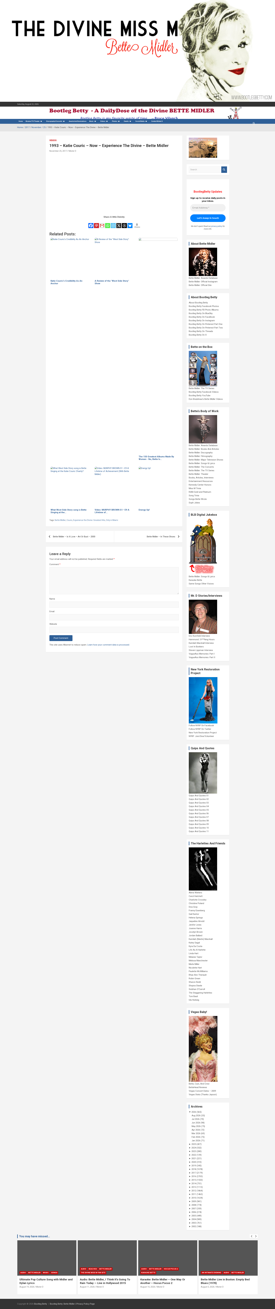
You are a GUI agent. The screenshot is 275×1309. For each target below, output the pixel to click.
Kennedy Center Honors (200, 485)
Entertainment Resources (201, 481)
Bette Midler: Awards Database (203, 278)
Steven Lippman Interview (201, 650)
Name (52, 599)
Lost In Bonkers (196, 646)
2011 (193, 1194)
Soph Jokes (194, 502)
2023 (193, 1151)
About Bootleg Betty (198, 302)
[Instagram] (113, 223)
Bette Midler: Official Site (200, 285)
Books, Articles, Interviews (201, 477)
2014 (193, 1183)
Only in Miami (112, 520)
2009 (193, 1201)
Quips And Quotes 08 (199, 820)
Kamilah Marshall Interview (201, 643)
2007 (193, 1208)
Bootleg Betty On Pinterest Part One (205, 324)
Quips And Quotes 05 (199, 810)
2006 (193, 1212)
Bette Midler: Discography (201, 452)
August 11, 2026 (26, 1287)
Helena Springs (196, 917)
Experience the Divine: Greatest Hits (89, 520)
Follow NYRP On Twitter (200, 729)
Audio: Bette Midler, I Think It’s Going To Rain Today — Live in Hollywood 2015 (44, 1281)
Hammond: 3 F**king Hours (202, 639)
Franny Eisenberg (197, 910)
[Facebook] (90, 223)
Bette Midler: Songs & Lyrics (202, 463)
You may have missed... (34, 1236)
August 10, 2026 (87, 1287)
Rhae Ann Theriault (198, 975)
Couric (69, 520)
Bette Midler (60, 520)
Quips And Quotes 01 (199, 795)
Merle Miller (194, 964)
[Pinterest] (96, 223)
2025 (193, 1144)
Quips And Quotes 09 (199, 824)
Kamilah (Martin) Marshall (201, 939)
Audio (23, 1269)
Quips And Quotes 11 (199, 831)
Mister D (72, 151)
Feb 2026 (196, 1137)
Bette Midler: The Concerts (201, 467)
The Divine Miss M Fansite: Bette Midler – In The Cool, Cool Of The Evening (227, 1281)
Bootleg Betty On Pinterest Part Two (206, 327)
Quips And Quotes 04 (199, 806)
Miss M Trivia (195, 488)
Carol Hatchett (196, 896)
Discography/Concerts (54, 121)
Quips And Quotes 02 (199, 799)
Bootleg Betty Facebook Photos (204, 306)
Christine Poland (196, 903)
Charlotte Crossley (197, 899)
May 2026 (196, 1126)
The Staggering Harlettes (200, 992)
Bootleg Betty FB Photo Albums (204, 310)
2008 (193, 1205)
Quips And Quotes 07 (199, 817)
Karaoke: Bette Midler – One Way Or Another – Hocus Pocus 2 (102, 1281)
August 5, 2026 (147, 1287)
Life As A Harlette (197, 950)
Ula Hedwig (194, 1000)
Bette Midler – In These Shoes (161, 536)
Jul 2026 (196, 1119)
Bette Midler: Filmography (200, 456)
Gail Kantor (194, 914)
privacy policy (216, 226)
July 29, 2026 (207, 1287)
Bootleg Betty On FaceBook (202, 317)
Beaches (32, 1269)
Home (21, 121)
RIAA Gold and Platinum (200, 492)
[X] (118, 223)
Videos (102, 121)
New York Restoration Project (203, 732)
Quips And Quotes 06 (199, 813)
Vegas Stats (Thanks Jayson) (203, 1094)
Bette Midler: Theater (198, 474)
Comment (54, 564)
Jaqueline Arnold (196, 921)
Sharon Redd (195, 982)
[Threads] (124, 223)
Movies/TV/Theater (33, 121)
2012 (193, 1190)
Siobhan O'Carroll (197, 989)
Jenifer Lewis (195, 925)
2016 (193, 1176)
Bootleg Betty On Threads (201, 331)
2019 (193, 1165)
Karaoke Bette (195, 580)
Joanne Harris (195, 928)
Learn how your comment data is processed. (108, 644)
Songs (235, 1269)
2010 (193, 1198)
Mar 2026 (196, 1133)
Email (51, 611)
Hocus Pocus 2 (110, 1269)
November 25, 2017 (58, 151)
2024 (193, 1147)
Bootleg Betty (40, 1304)
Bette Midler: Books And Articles (204, 449)
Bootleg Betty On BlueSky (201, 313)
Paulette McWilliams (198, 971)
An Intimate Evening (151, 1273)
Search (224, 169)
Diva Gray (193, 907)
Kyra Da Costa (195, 946)
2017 (193, 1172)
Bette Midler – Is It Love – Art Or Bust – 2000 (74, 536)
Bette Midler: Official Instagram (203, 281)
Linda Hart (193, 953)
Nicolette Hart (195, 967)
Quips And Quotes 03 (199, 802)
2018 (193, 1169)
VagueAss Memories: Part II (202, 657)
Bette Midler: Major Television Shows (206, 459)
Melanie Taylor (195, 957)
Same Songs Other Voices (201, 583)
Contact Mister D (157, 121)
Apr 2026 (196, 1130)
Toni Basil (193, 996)
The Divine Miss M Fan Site (32, 1273)
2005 (193, 1215)
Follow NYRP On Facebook (201, 725)
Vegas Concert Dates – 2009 (202, 1091)
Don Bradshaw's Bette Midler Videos (206, 399)
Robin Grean (194, 978)
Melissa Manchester (198, 960)
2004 (193, 1219)
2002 (193, 1226)
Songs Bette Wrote (198, 499)
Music (91, 121)
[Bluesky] (129, 223)
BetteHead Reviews (198, 1087)
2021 (193, 1158)
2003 (193, 1223)
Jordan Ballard (195, 935)
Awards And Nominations (77, 121)
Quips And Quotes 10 (199, 827)
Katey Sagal (194, 942)
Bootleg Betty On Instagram (202, 320)
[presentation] (252, 1236)
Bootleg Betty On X (198, 335)
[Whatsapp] (107, 223)
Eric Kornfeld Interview (199, 636)
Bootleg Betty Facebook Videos (204, 392)
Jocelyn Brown (196, 932)
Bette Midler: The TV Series (201, 388)
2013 (193, 1187)
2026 (193, 1112)
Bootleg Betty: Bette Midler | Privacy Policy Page (72, 1304)
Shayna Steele (195, 985)
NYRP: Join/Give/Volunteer (201, 736)
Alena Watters (195, 892)
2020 (193, 1162)
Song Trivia (194, 495)
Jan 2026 (196, 1140)
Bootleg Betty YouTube (199, 395)
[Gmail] (102, 223)
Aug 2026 (196, 1115)
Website (53, 624)
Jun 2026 (196, 1122)
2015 (193, 1180)
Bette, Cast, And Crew (199, 1083)
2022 (193, 1155)
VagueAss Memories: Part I (202, 653)
